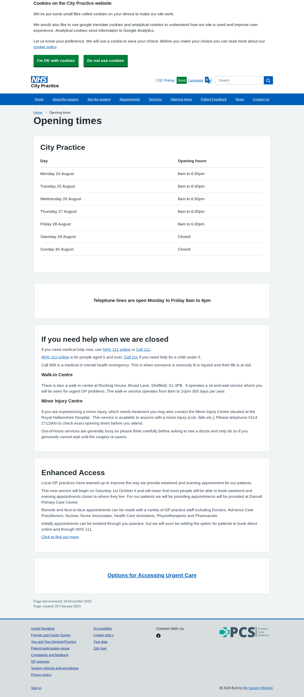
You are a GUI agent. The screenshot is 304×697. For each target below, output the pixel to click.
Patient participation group (50, 648)
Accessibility (102, 628)
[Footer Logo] (244, 632)
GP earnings (40, 661)
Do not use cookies (105, 61)
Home (39, 99)
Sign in (36, 688)
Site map (100, 648)
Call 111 (143, 349)
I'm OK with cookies (56, 61)
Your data (100, 641)
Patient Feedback (214, 99)
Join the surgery (99, 99)
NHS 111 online (116, 349)
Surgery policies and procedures (55, 668)
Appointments (130, 99)
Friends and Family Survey (51, 635)
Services (155, 99)
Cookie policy (103, 635)
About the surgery (65, 99)
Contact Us (261, 99)
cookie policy (45, 47)
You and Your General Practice (53, 641)
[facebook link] (158, 636)
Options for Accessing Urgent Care (152, 575)
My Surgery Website (258, 688)
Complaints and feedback (49, 655)
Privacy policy (41, 674)
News (240, 99)
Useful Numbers (43, 628)
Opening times (181, 99)
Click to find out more (60, 537)
